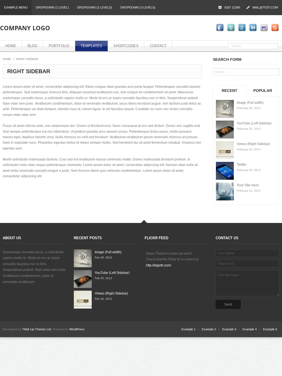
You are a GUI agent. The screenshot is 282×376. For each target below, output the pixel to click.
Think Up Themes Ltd (36, 329)
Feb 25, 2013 (103, 278)
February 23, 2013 (249, 169)
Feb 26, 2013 (103, 257)
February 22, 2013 (249, 190)
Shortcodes (126, 46)
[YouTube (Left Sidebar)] (225, 129)
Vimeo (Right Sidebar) (253, 144)
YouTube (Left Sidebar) (254, 123)
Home (11, 46)
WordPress (77, 329)
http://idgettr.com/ (158, 265)
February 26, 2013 (249, 108)
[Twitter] (225, 171)
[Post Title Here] (225, 191)
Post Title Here (248, 185)
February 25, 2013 (249, 128)
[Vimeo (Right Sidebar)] (225, 150)
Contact (158, 46)
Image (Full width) (250, 103)
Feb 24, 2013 (103, 298)
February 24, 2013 (249, 149)
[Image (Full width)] (225, 109)
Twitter (241, 165)
